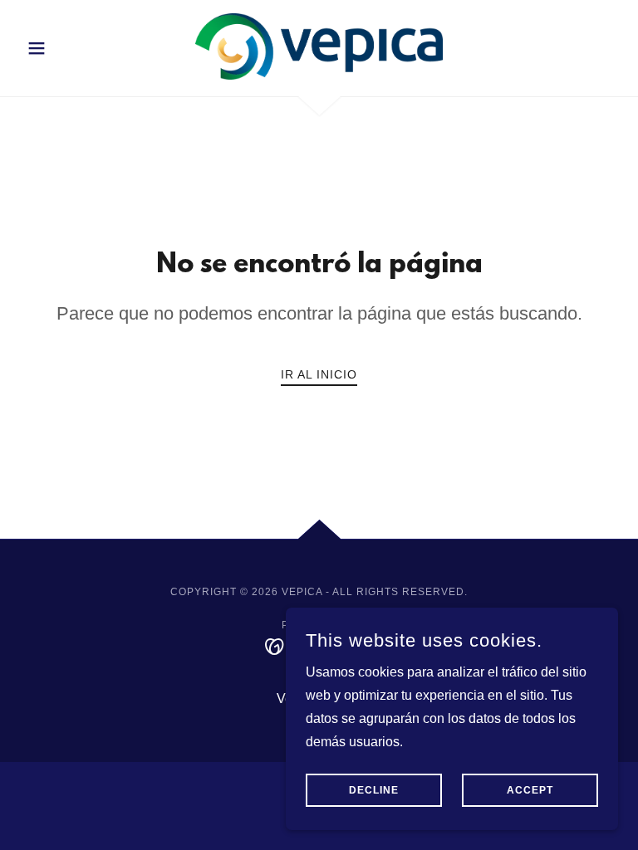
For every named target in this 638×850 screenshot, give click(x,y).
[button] (65, 48)
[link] (319, 46)
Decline (374, 790)
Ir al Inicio (319, 374)
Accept (530, 790)
